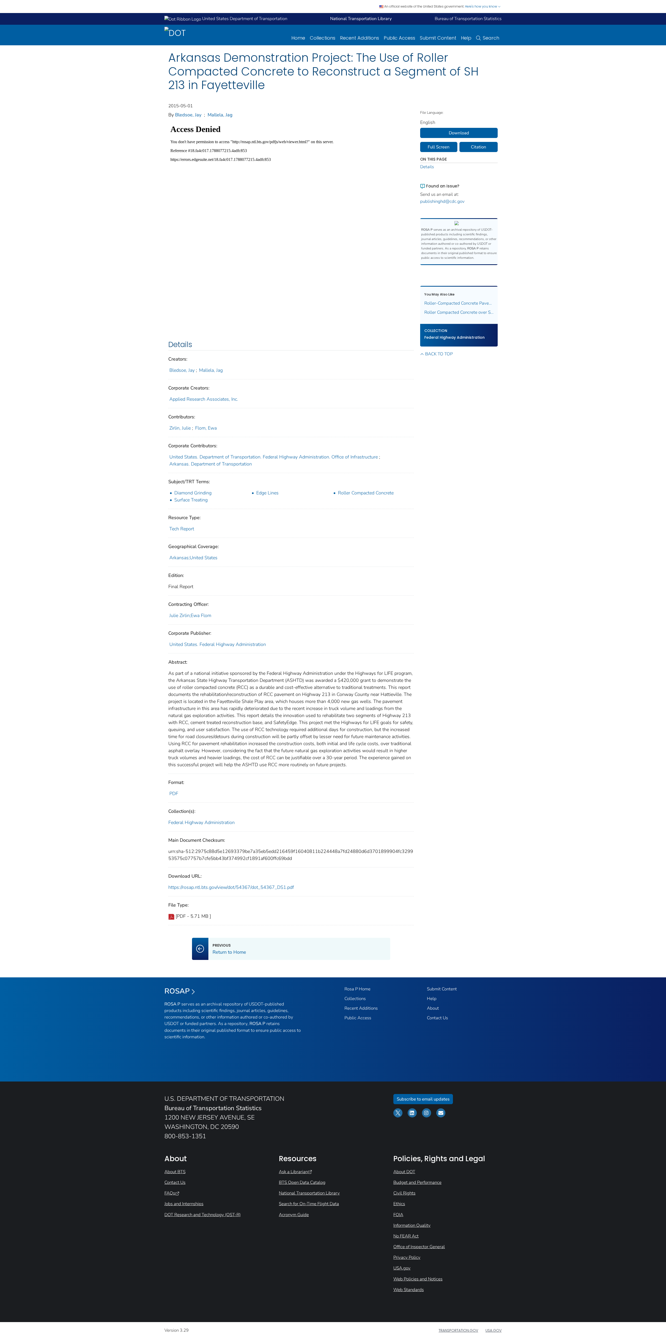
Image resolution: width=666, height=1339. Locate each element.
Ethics (399, 1204)
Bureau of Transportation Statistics (468, 19)
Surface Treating (191, 500)
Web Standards (408, 1290)
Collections (322, 38)
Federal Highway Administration (201, 822)
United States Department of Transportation (244, 19)
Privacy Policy (406, 1257)
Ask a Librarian (293, 1172)
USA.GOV (493, 1330)
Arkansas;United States (193, 558)
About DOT (404, 1172)
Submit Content (438, 38)
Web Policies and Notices (418, 1279)
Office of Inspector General (419, 1247)
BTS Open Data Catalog (302, 1182)
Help (466, 38)
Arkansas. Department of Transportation (210, 464)
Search (491, 38)
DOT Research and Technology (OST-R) (202, 1215)
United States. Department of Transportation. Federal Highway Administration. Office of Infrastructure (273, 457)
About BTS (174, 1172)
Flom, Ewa (206, 428)
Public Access (399, 38)
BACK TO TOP (439, 354)
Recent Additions (359, 38)
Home (298, 38)
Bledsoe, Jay (188, 115)
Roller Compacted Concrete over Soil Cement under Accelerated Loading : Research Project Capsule (459, 312)
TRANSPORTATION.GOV (458, 1330)
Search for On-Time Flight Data (309, 1204)
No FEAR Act (406, 1236)
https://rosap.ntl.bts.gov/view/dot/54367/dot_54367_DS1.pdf (231, 887)
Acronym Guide (294, 1215)
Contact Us (437, 1018)
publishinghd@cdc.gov (442, 201)
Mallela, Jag (220, 115)
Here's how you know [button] (481, 6)
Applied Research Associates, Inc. (203, 399)
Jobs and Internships (183, 1204)
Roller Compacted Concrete (366, 493)
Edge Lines (267, 493)
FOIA (398, 1215)
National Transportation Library (309, 1193)
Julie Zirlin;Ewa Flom (190, 615)
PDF (173, 793)
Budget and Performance (417, 1182)
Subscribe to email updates (423, 1099)
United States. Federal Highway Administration (217, 644)
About (433, 1008)
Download (459, 133)
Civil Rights (404, 1193)
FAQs (169, 1193)
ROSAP (177, 991)
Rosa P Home (357, 989)
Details (427, 167)
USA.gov (402, 1268)
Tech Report (181, 529)
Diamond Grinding (193, 493)
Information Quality (412, 1225)
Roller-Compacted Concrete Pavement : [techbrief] (459, 303)
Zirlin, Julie (180, 428)
